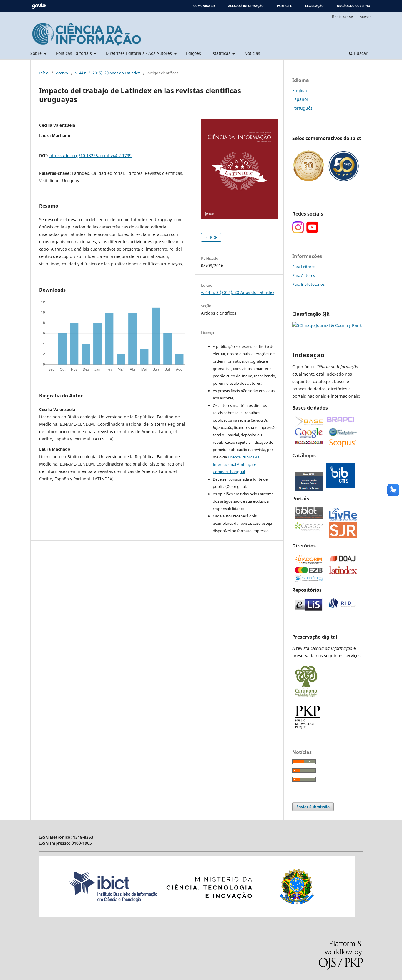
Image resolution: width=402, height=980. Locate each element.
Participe (284, 6)
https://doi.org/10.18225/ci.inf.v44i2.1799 (90, 155)
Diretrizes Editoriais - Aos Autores (139, 53)
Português (302, 108)
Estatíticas (221, 53)
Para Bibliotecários (308, 284)
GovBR (39, 6)
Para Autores (303, 275)
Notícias (252, 53)
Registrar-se (342, 16)
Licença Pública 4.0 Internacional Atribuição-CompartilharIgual (236, 464)
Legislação (314, 6)
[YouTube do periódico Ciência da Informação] (312, 231)
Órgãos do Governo (353, 6)
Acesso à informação (246, 6)
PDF (213, 237)
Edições (193, 53)
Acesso (366, 16)
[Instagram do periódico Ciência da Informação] (298, 231)
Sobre (36, 53)
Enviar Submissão (313, 806)
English (299, 90)
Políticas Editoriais (74, 53)
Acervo (62, 72)
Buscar (360, 53)
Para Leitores (303, 266)
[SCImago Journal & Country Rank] (327, 325)
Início (44, 72)
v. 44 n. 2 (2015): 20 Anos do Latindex (107, 72)
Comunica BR (204, 6)
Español (300, 99)
